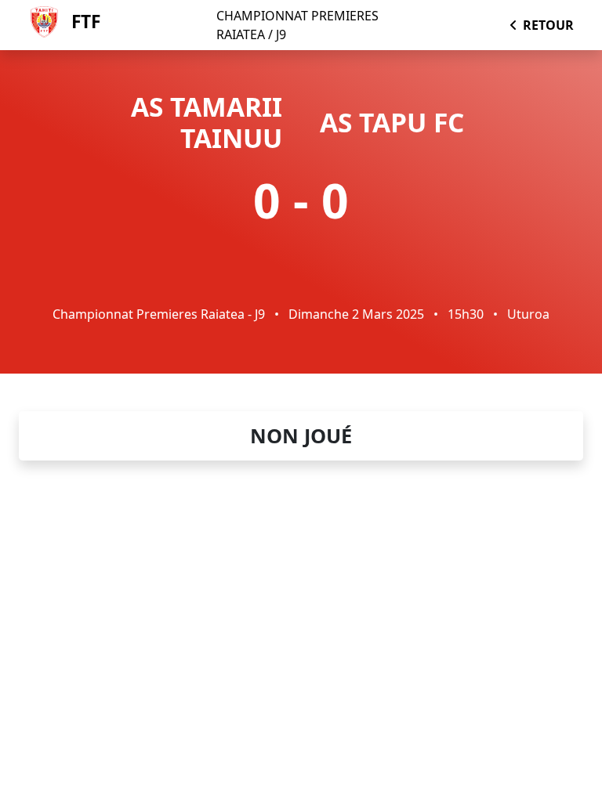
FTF (85, 21)
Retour (548, 25)
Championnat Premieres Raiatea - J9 (159, 314)
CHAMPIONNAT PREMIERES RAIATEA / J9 (297, 25)
